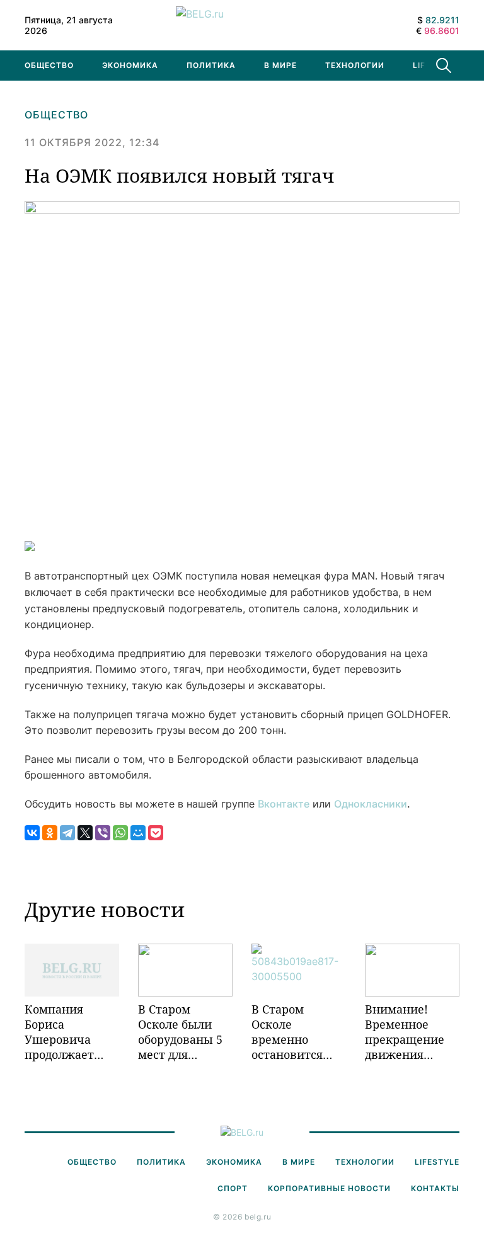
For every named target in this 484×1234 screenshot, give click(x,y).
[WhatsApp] (120, 832)
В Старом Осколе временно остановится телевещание (290, 1032)
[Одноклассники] (49, 832)
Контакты (435, 1188)
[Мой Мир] (138, 832)
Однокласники (370, 803)
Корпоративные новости (329, 1188)
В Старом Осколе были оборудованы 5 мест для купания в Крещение (180, 1032)
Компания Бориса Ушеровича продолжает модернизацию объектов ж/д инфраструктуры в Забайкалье (72, 1032)
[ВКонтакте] (32, 832)
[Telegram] (67, 832)
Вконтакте (283, 803)
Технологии (354, 65)
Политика (211, 65)
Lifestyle (437, 1162)
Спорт (232, 1188)
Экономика (130, 65)
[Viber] (102, 832)
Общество (49, 65)
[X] (85, 832)
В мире (280, 65)
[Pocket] (155, 832)
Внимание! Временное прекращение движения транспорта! (404, 1032)
